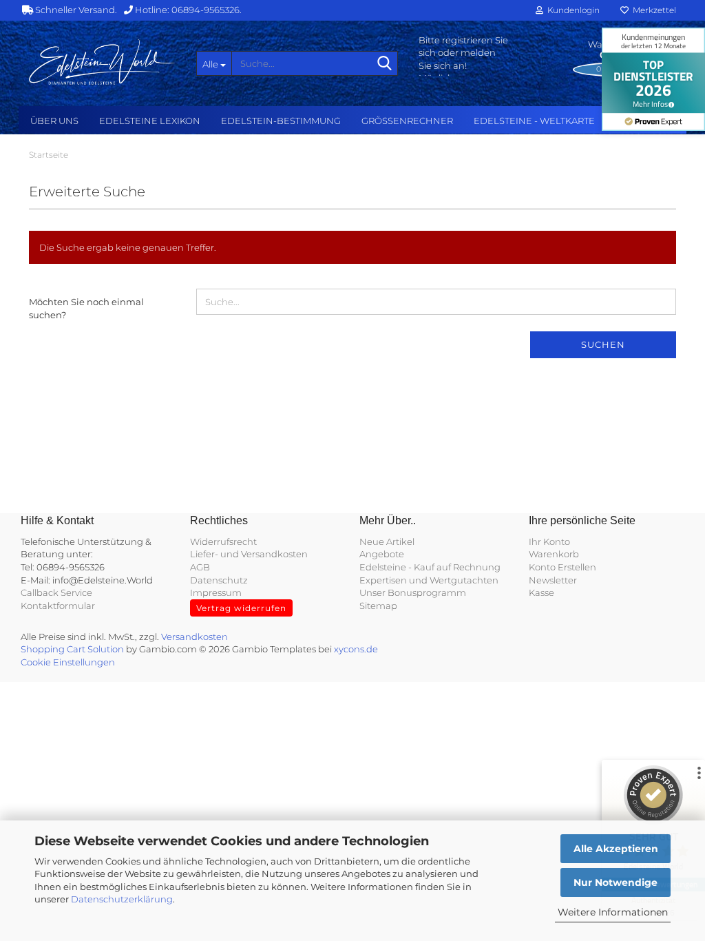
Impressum (216, 592)
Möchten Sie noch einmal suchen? (86, 308)
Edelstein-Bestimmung (281, 120)
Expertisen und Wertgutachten (428, 580)
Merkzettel (652, 10)
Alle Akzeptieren (616, 848)
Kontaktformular (58, 605)
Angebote (381, 553)
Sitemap (378, 605)
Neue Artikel (386, 541)
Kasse (541, 592)
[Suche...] (385, 64)
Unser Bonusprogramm (412, 592)
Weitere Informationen (613, 912)
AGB (200, 566)
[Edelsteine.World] (102, 62)
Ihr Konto (549, 541)
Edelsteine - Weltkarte (534, 120)
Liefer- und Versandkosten (249, 553)
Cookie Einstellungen (68, 662)
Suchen (603, 344)
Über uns (54, 120)
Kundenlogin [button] (571, 10)
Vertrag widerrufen (241, 608)
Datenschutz (219, 580)
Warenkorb (554, 553)
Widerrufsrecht (223, 541)
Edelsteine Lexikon (149, 120)
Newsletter (553, 580)
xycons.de (356, 648)
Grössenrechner (407, 120)
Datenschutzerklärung (122, 898)
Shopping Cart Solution (72, 648)
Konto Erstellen (562, 566)
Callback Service (56, 592)
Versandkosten (194, 636)
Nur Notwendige (615, 882)
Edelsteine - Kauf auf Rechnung (430, 566)
